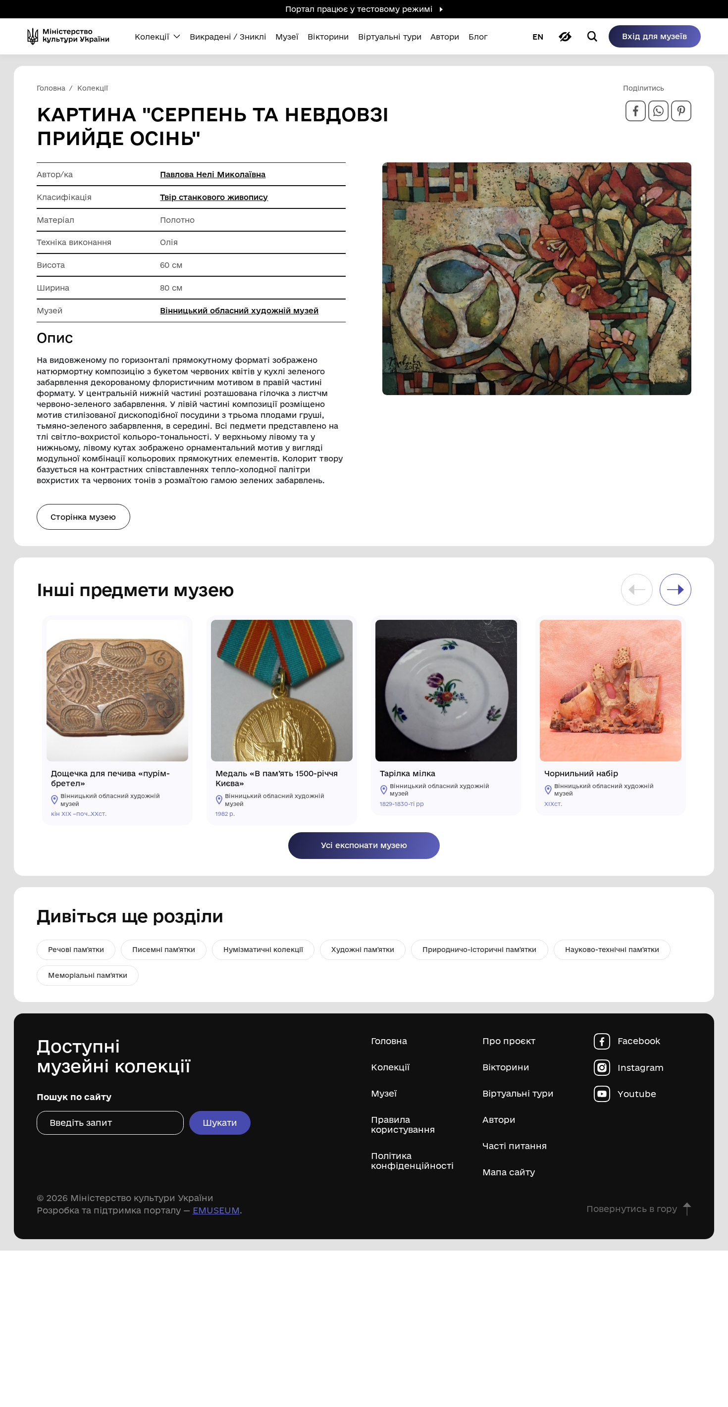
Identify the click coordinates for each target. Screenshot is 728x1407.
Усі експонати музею (364, 845)
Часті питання (514, 1146)
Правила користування (403, 1124)
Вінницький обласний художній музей (239, 310)
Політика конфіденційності (412, 1160)
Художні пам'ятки (362, 950)
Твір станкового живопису (214, 197)
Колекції (390, 1067)
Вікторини (505, 1067)
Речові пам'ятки (76, 950)
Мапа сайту (508, 1172)
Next (675, 589)
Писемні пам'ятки (163, 950)
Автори (499, 1119)
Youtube (637, 1094)
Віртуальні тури (518, 1093)
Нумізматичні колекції (263, 950)
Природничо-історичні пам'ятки (479, 950)
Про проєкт (508, 1041)
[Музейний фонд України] (71, 36)
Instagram (641, 1067)
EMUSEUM (216, 1210)
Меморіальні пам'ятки (87, 975)
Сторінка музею (83, 516)
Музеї (384, 1093)
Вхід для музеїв (654, 36)
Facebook (639, 1041)
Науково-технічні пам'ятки (612, 950)
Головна (389, 1041)
